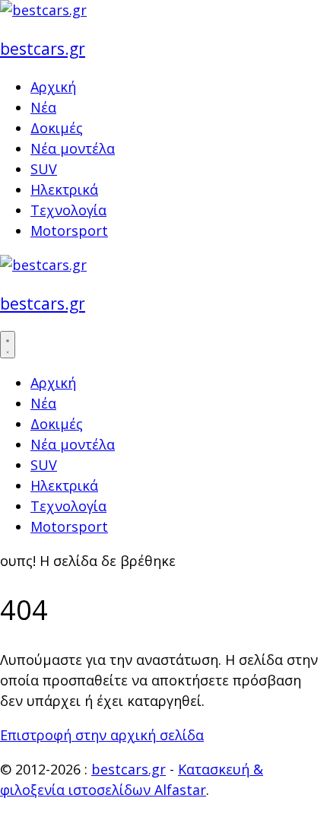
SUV (43, 169)
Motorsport (69, 230)
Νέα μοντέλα (72, 148)
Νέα (43, 107)
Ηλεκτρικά (64, 189)
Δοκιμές (56, 128)
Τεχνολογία (68, 210)
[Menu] (7, 344)
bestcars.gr (42, 48)
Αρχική (53, 87)
